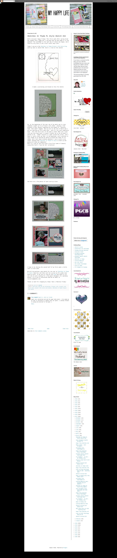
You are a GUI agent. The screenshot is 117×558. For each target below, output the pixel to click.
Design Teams (35, 26)
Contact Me (56, 26)
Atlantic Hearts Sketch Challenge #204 (82, 454)
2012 (76, 531)
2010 (76, 534)
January (78, 520)
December (78, 418)
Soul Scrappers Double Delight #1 (82, 441)
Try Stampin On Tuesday (81, 267)
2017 (76, 416)
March (78, 435)
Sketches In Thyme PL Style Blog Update (81, 486)
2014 (76, 527)
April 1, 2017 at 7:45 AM (45, 297)
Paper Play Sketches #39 (82, 443)
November (78, 420)
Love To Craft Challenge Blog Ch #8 (82, 514)
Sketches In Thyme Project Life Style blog (54, 46)
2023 (76, 404)
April (78, 433)
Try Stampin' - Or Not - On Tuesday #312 (82, 499)
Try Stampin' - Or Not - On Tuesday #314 (82, 457)
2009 (76, 536)
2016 (76, 523)
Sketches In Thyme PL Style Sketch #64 (81, 438)
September (79, 423)
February (78, 518)
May (77, 431)
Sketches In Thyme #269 (82, 466)
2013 (76, 529)
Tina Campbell (35, 297)
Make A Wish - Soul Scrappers (81, 445)
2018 (76, 414)
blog (55, 274)
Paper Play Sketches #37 (82, 511)
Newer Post (30, 328)
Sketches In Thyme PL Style (48, 140)
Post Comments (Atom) (40, 331)
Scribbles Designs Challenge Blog (79, 254)
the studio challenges (81, 264)
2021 (76, 408)
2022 (76, 406)
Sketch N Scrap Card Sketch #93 (81, 506)
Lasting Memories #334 (82, 503)
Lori (84, 81)
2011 (76, 532)
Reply (32, 303)
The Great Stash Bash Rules (81, 26)
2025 (76, 401)
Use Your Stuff (79, 262)
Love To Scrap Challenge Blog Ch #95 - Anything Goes (82, 471)
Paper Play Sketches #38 (82, 467)
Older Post (65, 328)
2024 (76, 402)
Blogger (65, 547)
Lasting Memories (79, 260)
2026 (76, 399)
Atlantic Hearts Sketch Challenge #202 (82, 496)
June (77, 429)
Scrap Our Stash (79, 252)
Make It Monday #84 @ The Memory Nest (82, 476)
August (78, 425)
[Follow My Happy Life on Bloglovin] (80, 241)
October (78, 422)
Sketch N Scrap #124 (81, 516)
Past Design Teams (46, 26)
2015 (76, 525)
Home (27, 26)
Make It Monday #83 (81, 501)
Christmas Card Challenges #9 (80, 448)
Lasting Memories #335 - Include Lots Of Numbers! (82, 482)
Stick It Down (78, 265)
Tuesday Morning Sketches (81, 250)
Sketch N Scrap (79, 247)
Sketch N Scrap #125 (81, 473)
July (77, 427)
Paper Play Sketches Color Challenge (81, 451)
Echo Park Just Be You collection (41, 286)
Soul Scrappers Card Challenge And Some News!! (81, 490)
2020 (76, 410)
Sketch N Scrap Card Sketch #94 (81, 463)
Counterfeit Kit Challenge (82, 248)
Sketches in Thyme (79, 259)
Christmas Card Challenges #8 (80, 479)
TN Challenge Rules (66, 26)
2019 (76, 412)
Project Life (54, 286)
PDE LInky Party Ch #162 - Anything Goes (82, 509)
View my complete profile (83, 85)
